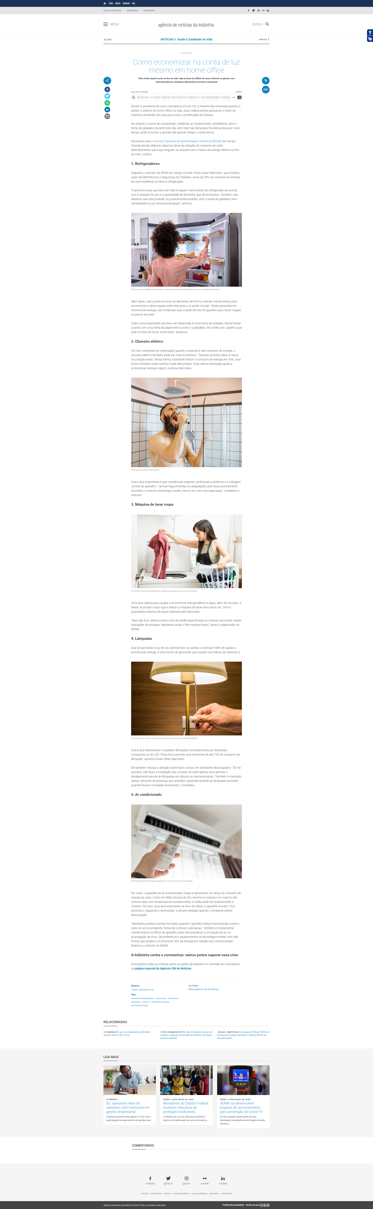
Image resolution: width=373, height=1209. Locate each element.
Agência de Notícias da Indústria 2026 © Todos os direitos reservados (134, 1205)
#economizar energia (139, 1005)
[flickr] (263, 10)
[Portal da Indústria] (104, 3)
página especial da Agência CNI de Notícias (163, 968)
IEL (134, 3)
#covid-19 (146, 1002)
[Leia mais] (129, 1080)
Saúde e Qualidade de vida (178, 1099)
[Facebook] (107, 89)
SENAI (126, 3)
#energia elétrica (147, 998)
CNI (111, 3)
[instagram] (258, 10)
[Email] (107, 116)
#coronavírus (173, 998)
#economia (135, 998)
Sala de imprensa (199, 1194)
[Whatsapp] (107, 103)
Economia (110, 1032)
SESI (117, 3)
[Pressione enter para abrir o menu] (105, 24)
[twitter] (253, 10)
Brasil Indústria (228, 1032)
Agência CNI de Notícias (207, 989)
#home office (161, 998)
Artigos (167, 1194)
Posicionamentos (171, 1032)
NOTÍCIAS (167, 39)
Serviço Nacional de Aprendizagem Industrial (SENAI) (188, 141)
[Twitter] (107, 96)
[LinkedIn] (107, 110)
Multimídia (132, 10)
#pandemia (135, 1002)
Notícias (145, 1194)
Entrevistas (156, 1194)
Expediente (149, 10)
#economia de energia (160, 1002)
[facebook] (248, 10)
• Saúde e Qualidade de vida (142, 989)
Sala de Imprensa (112, 10)
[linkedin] (268, 10)
